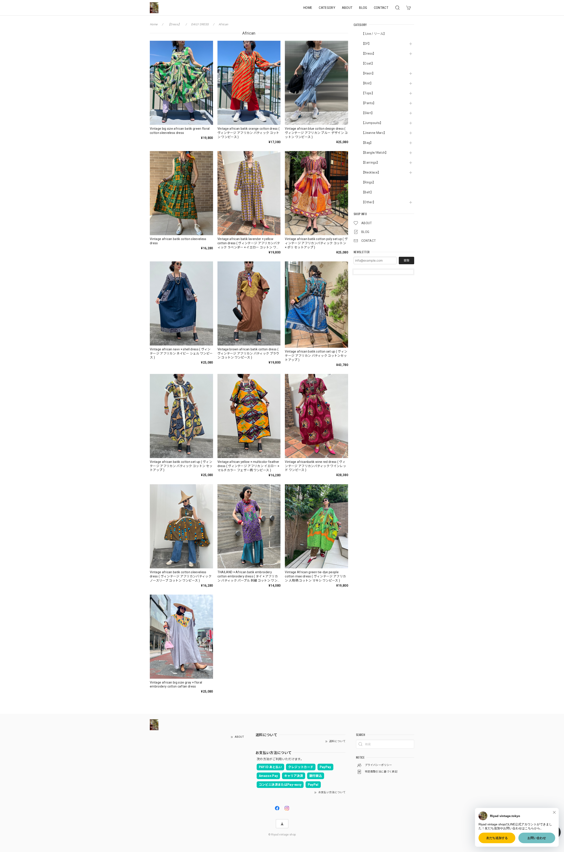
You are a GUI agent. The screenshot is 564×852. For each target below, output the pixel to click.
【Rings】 (368, 182)
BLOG (363, 7)
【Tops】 (368, 93)
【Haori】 (368, 73)
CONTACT (381, 7)
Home (154, 24)
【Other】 (368, 202)
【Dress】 (368, 53)
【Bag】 (367, 142)
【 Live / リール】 (373, 33)
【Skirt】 (367, 113)
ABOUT (347, 7)
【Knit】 (367, 83)
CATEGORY (327, 7)
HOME (307, 7)
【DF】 (366, 43)
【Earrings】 (370, 162)
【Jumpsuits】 (372, 123)
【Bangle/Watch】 (374, 152)
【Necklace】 (371, 172)
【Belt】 (367, 192)
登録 (406, 260)
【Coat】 (368, 63)
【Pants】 (368, 103)
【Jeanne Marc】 (374, 133)
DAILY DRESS (200, 24)
